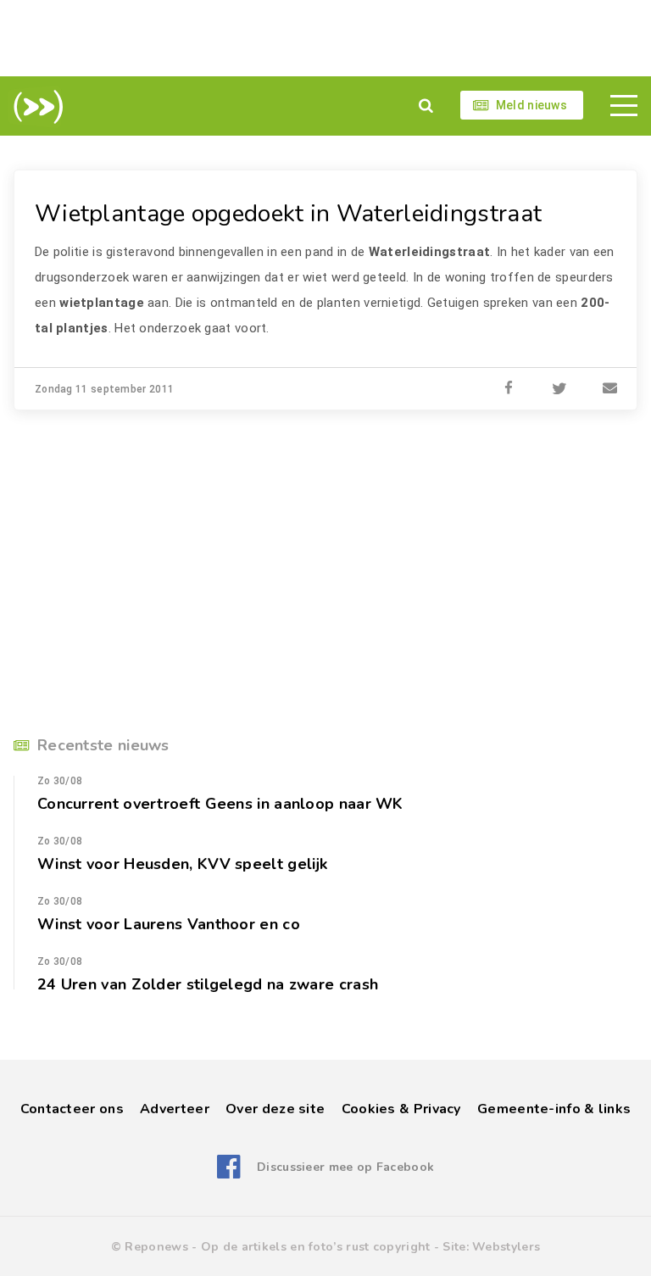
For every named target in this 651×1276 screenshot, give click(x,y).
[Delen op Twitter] (559, 389)
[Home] (35, 107)
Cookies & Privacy (401, 1109)
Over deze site (275, 1109)
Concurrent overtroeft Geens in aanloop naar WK (220, 804)
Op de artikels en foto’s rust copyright (316, 1247)
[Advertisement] (325, 38)
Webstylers (506, 1247)
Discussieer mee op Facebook (345, 1167)
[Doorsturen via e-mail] (610, 389)
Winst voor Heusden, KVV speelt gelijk (182, 864)
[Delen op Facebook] (508, 389)
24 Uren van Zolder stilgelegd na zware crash (207, 984)
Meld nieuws (531, 105)
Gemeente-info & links (554, 1109)
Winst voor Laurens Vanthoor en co (168, 924)
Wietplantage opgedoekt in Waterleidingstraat (288, 214)
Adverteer (174, 1109)
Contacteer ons (72, 1109)
